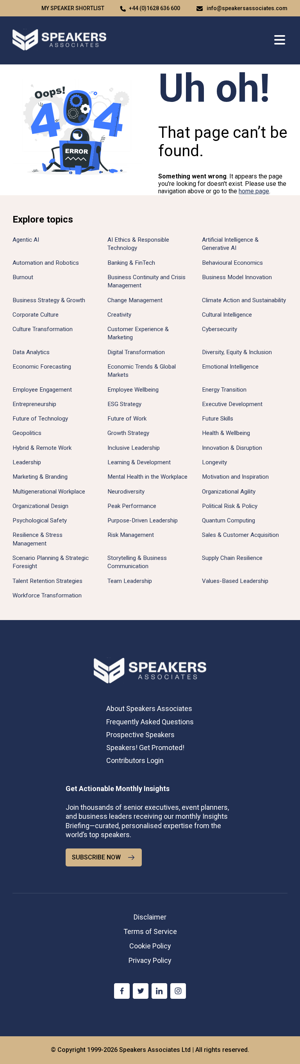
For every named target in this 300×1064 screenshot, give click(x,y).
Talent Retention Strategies (47, 581)
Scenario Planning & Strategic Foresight (50, 562)
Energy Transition (224, 389)
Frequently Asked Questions (150, 722)
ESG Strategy (124, 404)
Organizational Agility (228, 491)
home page (254, 191)
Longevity (214, 462)
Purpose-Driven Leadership (142, 520)
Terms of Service (150, 931)
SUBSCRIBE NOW (96, 857)
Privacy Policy (150, 960)
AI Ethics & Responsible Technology (138, 243)
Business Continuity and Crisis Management (146, 281)
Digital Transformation (136, 352)
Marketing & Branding (40, 476)
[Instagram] (178, 991)
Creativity (119, 314)
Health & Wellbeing (226, 433)
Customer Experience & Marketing (138, 333)
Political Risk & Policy (229, 506)
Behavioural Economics (232, 262)
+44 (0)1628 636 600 (154, 8)
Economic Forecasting (41, 366)
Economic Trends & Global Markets (141, 370)
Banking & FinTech (131, 262)
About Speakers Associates (149, 708)
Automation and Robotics (45, 262)
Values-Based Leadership (235, 581)
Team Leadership (129, 581)
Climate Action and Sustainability (244, 300)
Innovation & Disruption (232, 447)
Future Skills (217, 418)
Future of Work (126, 418)
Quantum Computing (228, 520)
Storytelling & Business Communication (137, 562)
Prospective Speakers (140, 735)
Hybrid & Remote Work (41, 447)
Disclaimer (150, 917)
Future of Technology (40, 418)
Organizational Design (40, 506)
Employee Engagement (42, 389)
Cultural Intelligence (227, 314)
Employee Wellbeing (133, 389)
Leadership (26, 462)
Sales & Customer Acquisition (240, 534)
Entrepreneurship (34, 404)
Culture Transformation (42, 329)
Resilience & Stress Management (37, 539)
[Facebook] (122, 991)
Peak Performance (131, 506)
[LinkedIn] (159, 991)
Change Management (134, 300)
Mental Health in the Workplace (147, 476)
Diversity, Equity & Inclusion (237, 352)
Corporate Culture (35, 314)
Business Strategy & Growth (48, 300)
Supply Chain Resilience (232, 557)
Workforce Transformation (47, 595)
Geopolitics (26, 433)
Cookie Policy (150, 946)
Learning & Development (139, 462)
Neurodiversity (126, 491)
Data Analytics (31, 352)
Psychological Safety (39, 520)
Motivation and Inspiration (235, 476)
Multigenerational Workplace (48, 491)
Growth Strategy (128, 433)
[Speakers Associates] (59, 40)
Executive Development (232, 404)
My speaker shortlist (72, 8)
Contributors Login (135, 760)
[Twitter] (140, 991)
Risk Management (130, 534)
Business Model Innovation (237, 277)
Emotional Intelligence (230, 366)
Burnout (22, 277)
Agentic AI (25, 239)
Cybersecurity (219, 329)
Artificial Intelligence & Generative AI (230, 243)
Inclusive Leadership (133, 447)
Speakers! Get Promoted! (145, 747)
